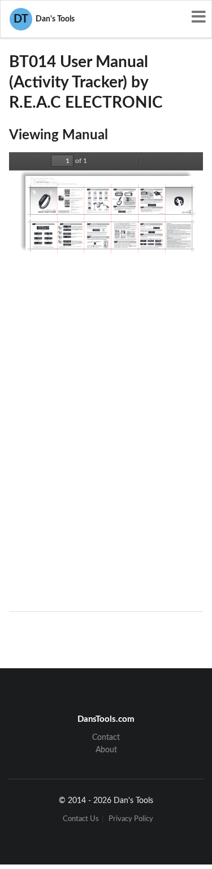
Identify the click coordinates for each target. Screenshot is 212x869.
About (106, 750)
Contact (106, 738)
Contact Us (81, 819)
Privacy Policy (131, 819)
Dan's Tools (44, 19)
